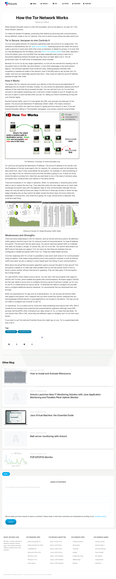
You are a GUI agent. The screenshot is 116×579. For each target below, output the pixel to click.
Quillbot (75, 552)
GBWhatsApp (77, 559)
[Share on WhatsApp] (32, 343)
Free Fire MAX (99, 552)
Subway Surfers (100, 541)
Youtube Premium (78, 541)
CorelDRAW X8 (32, 549)
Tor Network (11, 331)
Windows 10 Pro (32, 556)
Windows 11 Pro (32, 559)
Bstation (75, 563)
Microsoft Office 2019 (34, 552)
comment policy (100, 516)
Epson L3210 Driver (56, 541)
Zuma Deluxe (32, 563)
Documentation (24, 331)
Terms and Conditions (46, 574)
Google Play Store (78, 556)
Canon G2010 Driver (56, 552)
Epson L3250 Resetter (56, 559)
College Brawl (99, 559)
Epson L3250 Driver (56, 549)
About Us (29, 574)
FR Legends (98, 556)
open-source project (39, 46)
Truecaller (75, 549)
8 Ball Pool (98, 563)
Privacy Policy (36, 574)
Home (24, 574)
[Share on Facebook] (9, 343)
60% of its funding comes (51, 52)
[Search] (111, 3)
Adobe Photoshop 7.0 (34, 541)
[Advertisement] (96, 40)
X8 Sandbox (76, 545)
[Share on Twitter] (16, 343)
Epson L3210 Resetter (56, 556)
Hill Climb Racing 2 (100, 549)
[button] (6, 474)
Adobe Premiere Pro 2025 (35, 545)
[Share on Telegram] (24, 343)
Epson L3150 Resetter (56, 563)
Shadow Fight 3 (99, 545)
